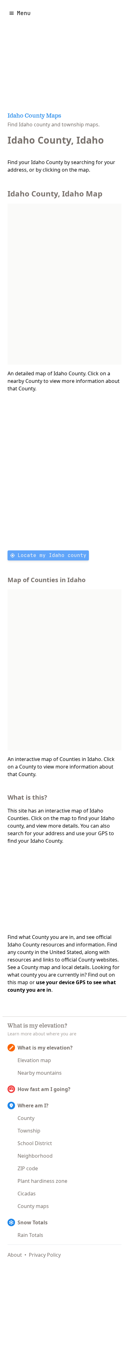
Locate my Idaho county (52, 555)
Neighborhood (35, 1155)
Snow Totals (33, 1222)
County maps (33, 1206)
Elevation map (34, 1060)
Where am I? (33, 1105)
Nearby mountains (40, 1072)
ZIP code (28, 1168)
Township (29, 1130)
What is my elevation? (45, 1047)
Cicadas (27, 1193)
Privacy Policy (45, 1254)
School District (35, 1143)
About (15, 1254)
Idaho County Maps (34, 116)
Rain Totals (30, 1235)
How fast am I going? (44, 1089)
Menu (24, 13)
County (26, 1118)
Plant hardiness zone (42, 1180)
